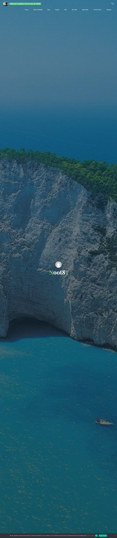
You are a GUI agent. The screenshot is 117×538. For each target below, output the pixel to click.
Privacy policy (90, 535)
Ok (96, 535)
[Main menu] (112, 4)
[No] (115, 535)
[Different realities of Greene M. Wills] (5, 4)
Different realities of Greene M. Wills (25, 4)
